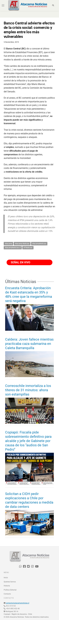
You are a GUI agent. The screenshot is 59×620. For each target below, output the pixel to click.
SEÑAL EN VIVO (20, 262)
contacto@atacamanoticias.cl (17, 603)
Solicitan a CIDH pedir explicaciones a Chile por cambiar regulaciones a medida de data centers (29, 500)
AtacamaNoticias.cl (13, 247)
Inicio (6, 578)
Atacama (8, 243)
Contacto (7, 594)
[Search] (53, 5)
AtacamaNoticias (39, 243)
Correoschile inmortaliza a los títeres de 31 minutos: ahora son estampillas (28, 390)
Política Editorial (10, 590)
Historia (7, 586)
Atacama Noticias (22, 243)
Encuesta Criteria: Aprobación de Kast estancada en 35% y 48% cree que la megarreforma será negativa (28, 294)
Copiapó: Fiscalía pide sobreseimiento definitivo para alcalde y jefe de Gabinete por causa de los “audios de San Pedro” (28, 440)
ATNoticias (27, 247)
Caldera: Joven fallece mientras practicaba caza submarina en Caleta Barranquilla (29, 343)
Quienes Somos (10, 582)
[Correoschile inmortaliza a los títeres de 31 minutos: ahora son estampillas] (29, 411)
